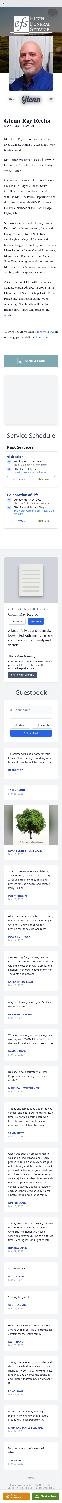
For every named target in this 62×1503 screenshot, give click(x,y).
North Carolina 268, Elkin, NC (31, 472)
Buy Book (36, 621)
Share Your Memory (22, 674)
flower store (43, 337)
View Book (17, 621)
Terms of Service (40, 1487)
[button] (31, 825)
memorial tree (45, 331)
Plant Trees (43, 479)
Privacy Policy (21, 1487)
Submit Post (31, 733)
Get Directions (19, 479)
